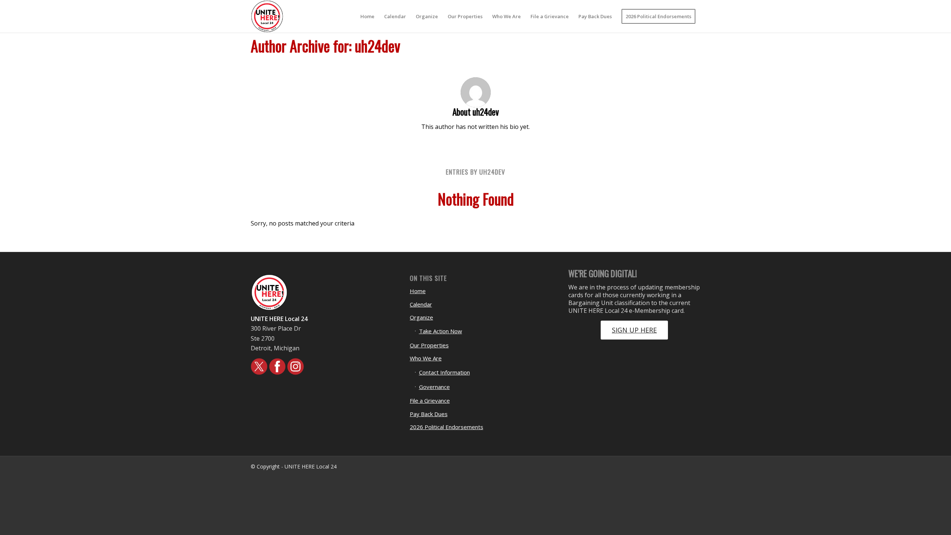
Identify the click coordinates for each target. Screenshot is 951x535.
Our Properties (429, 345)
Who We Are (426, 358)
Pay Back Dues (429, 414)
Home (418, 291)
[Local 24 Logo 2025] (267, 16)
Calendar (421, 304)
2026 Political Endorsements (446, 427)
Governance (434, 386)
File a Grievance (430, 400)
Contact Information (444, 372)
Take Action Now (440, 331)
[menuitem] (367, 16)
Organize (421, 317)
